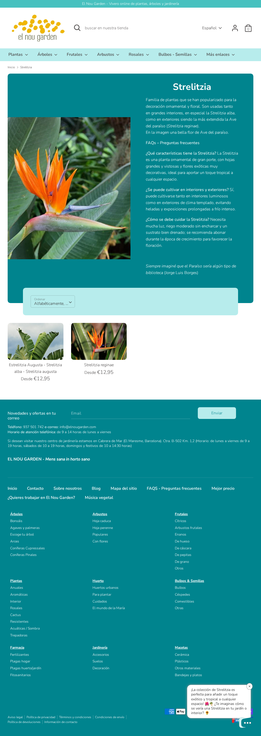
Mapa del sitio (124, 488)
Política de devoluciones (24, 722)
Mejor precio (223, 488)
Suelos (98, 661)
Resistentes (19, 621)
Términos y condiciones (75, 717)
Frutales (75, 54)
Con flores (100, 541)
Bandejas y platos (188, 675)
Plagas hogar (20, 661)
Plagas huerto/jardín (25, 668)
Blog (96, 488)
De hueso (182, 541)
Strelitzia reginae (99, 365)
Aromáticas (19, 594)
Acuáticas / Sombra (25, 628)
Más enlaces (218, 54)
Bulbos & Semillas (189, 580)
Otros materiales (188, 668)
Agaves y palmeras (25, 527)
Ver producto (35, 351)
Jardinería (100, 647)
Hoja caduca (102, 521)
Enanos (180, 534)
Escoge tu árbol (22, 534)
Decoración (101, 668)
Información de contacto (60, 722)
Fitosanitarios (20, 675)
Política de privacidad (41, 717)
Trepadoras (19, 635)
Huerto (98, 580)
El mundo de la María (109, 608)
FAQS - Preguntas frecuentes (174, 488)
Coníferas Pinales (23, 554)
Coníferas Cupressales (27, 548)
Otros (179, 568)
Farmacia (17, 647)
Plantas (16, 54)
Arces (14, 541)
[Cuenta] (235, 26)
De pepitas (183, 554)
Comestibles (184, 601)
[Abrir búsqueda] (77, 28)
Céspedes (182, 594)
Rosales (137, 54)
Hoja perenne (103, 527)
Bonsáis (16, 521)
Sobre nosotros (68, 488)
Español (209, 28)
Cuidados (100, 601)
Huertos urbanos (106, 587)
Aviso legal (15, 717)
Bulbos (180, 587)
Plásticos (182, 661)
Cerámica (182, 654)
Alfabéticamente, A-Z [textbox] (53, 303)
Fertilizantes (19, 654)
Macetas (181, 647)
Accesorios (101, 654)
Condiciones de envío (109, 717)
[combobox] (53, 301)
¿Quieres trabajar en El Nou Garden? (41, 497)
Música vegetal (99, 497)
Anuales (16, 587)
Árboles (45, 54)
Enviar (216, 413)
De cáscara (183, 548)
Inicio (12, 488)
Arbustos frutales (188, 527)
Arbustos (106, 54)
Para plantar (102, 594)
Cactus (15, 614)
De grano (182, 561)
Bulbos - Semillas (176, 54)
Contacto (35, 488)
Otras (179, 608)
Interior (15, 601)
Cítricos (180, 521)
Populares (100, 534)
